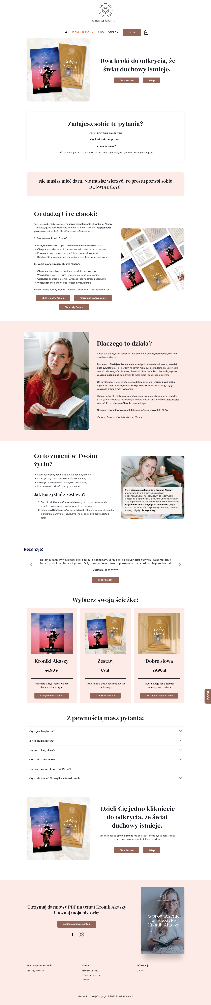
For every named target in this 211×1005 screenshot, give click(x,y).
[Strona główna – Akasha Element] (66, 32)
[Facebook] (72, 934)
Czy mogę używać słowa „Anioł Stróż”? (50, 769)
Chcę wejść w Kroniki (51, 695)
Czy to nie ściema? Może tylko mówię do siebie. (55, 778)
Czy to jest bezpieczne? (42, 731)
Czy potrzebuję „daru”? (42, 750)
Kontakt (85, 979)
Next (179, 565)
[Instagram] (81, 934)
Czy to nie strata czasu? (42, 759)
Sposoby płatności (35, 971)
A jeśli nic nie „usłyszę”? (42, 740)
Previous (31, 565)
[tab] (105, 731)
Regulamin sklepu (90, 971)
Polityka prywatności (91, 975)
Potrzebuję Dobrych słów (159, 695)
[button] (91, 32)
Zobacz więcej (105, 579)
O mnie (140, 971)
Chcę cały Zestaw (105, 695)
